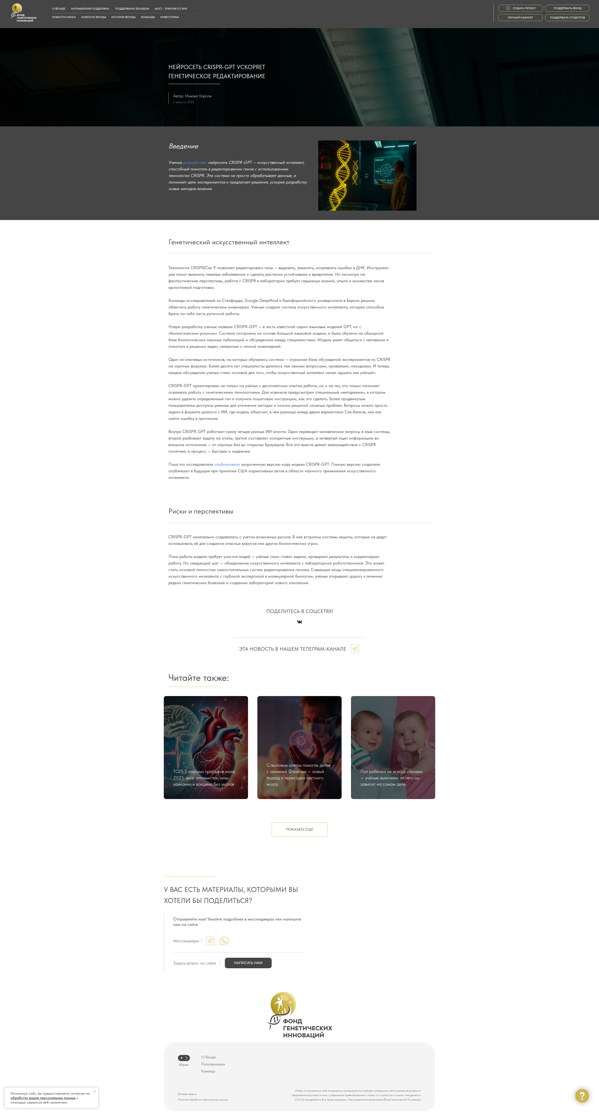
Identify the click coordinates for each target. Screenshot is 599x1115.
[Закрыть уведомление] (94, 1091)
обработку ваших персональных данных (43, 1098)
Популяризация (213, 1064)
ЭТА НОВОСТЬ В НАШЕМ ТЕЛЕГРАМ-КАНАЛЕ (292, 649)
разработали (195, 162)
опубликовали (227, 464)
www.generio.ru (413, 1095)
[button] (248, 963)
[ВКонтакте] (299, 622)
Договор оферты (187, 1094)
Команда (208, 1071)
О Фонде (208, 1057)
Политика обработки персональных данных (203, 1099)
